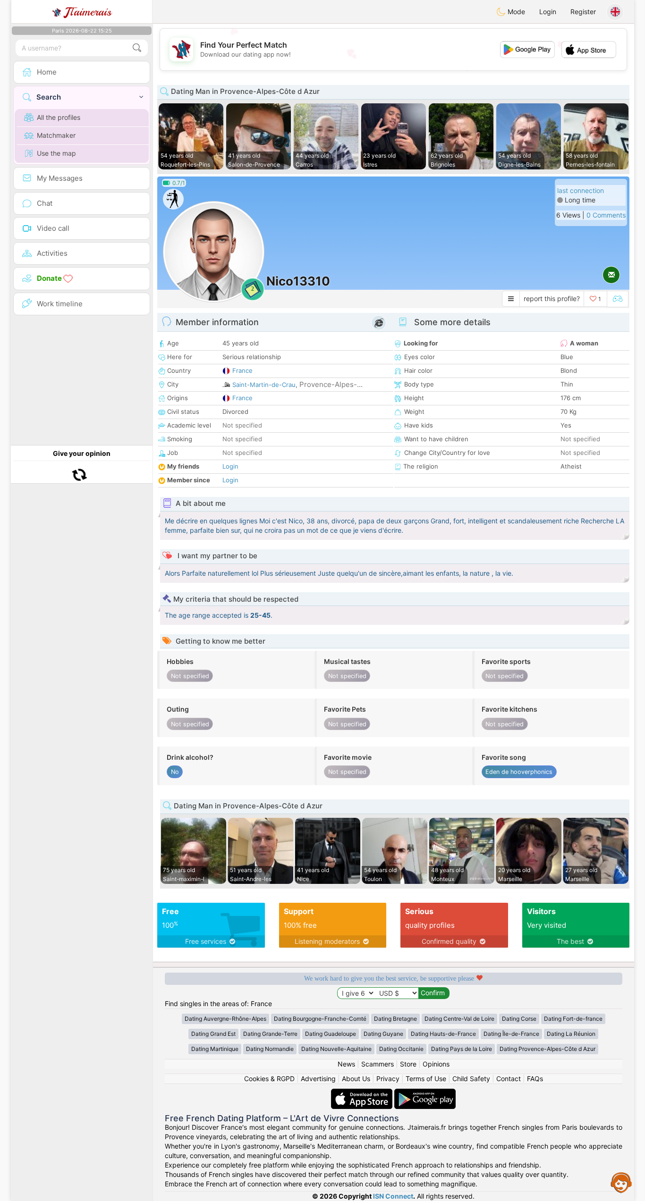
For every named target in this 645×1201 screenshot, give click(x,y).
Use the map (56, 153)
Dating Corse (519, 1018)
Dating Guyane (383, 1033)
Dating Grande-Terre (270, 1033)
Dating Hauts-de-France (443, 1033)
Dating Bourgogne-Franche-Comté (320, 1018)
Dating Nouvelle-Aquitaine (336, 1048)
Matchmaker (56, 135)
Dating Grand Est (213, 1033)
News (346, 1064)
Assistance (621, 1182)
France (242, 370)
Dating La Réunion (571, 1033)
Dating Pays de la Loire (461, 1048)
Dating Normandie (270, 1048)
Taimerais (88, 12)
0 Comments (606, 215)
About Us (356, 1079)
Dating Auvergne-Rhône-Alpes (225, 1018)
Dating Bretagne (395, 1018)
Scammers (377, 1064)
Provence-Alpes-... (331, 384)
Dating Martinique (214, 1048)
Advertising (318, 1079)
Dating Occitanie (401, 1048)
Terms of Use (426, 1079)
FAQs (535, 1079)
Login (547, 12)
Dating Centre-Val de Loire (459, 1018)
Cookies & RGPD (269, 1079)
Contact (508, 1079)
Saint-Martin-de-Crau (264, 384)
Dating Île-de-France (511, 1033)
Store (408, 1064)
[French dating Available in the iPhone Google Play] (425, 1093)
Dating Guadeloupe (330, 1033)
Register (583, 12)
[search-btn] (137, 48)
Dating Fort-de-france (573, 1018)
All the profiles (58, 117)
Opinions (436, 1064)
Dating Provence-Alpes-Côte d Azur (547, 1048)
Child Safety (471, 1079)
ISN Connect (393, 1196)
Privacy (387, 1079)
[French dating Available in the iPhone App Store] (362, 1093)
